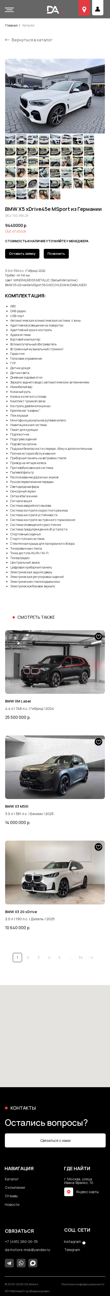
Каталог (29, 25)
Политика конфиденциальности (82, 1284)
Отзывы (85, 10)
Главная (11, 25)
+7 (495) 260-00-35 (21, 1241)
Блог (101, 10)
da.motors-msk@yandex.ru (27, 1250)
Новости (12, 1204)
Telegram (72, 1250)
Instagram (72, 1241)
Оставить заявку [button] (22, 253)
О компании (64, 10)
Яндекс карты (87, 1192)
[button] (9, 10)
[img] (68, 1192)
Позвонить (56, 253)
